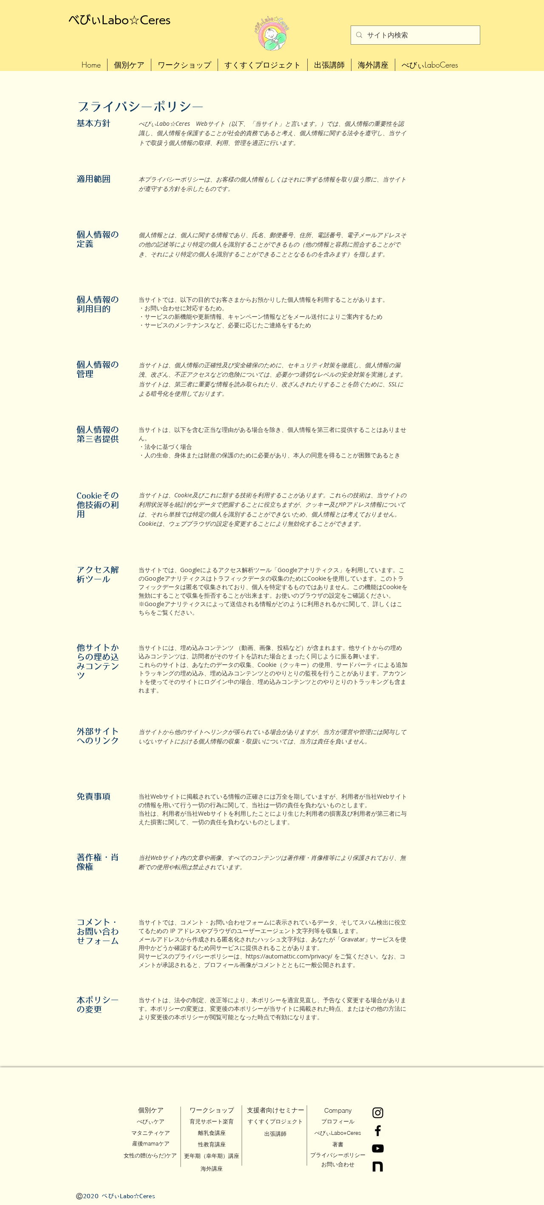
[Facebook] (378, 1130)
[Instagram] (378, 1113)
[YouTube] (378, 1148)
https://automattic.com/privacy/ (289, 956)
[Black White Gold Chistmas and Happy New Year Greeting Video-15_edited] (378, 1166)
